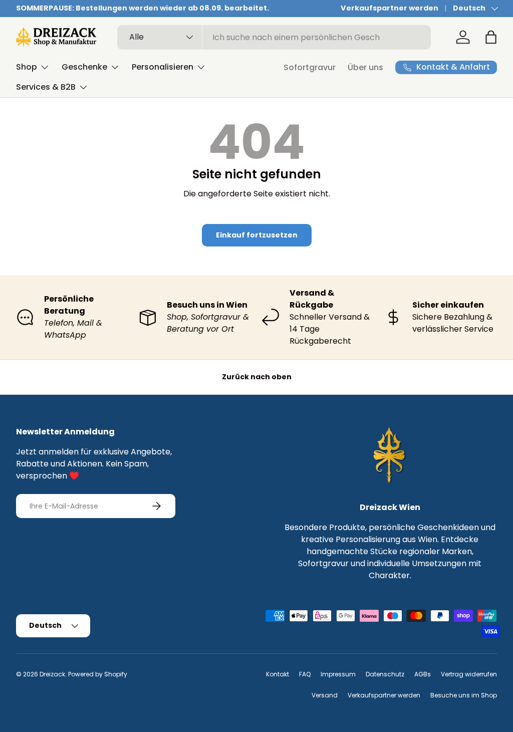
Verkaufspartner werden (389, 8)
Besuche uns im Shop (463, 695)
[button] (491, 37)
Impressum (338, 674)
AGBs (422, 674)
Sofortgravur (310, 67)
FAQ (305, 674)
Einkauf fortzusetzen (257, 235)
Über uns (365, 67)
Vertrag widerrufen (469, 674)
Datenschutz (385, 674)
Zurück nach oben (257, 377)
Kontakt (277, 674)
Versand (325, 695)
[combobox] (274, 37)
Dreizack (52, 674)
